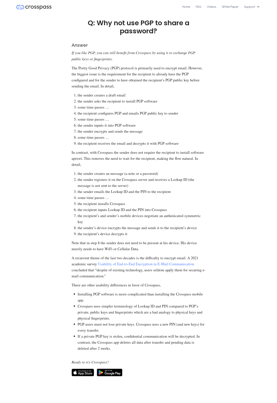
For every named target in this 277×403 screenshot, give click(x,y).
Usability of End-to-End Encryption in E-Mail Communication (146, 263)
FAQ (198, 6)
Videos (211, 6)
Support (249, 6)
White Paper (230, 6)
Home (186, 6)
